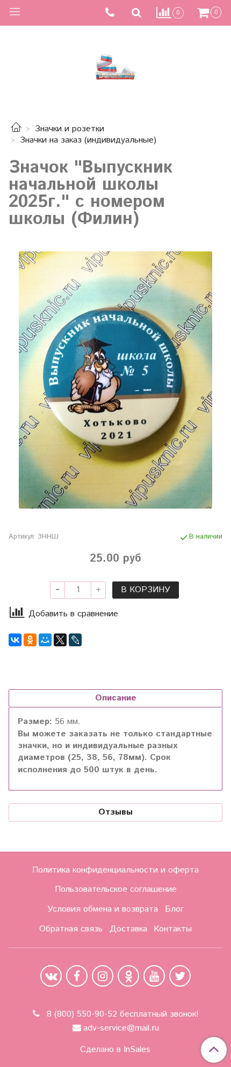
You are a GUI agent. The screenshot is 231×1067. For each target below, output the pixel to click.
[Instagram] (102, 976)
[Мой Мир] (45, 639)
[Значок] (115, 380)
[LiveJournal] (75, 639)
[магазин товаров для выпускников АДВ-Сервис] (115, 64)
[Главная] (16, 129)
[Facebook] (77, 976)
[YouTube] (154, 976)
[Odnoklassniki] (128, 976)
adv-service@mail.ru (121, 1028)
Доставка (128, 929)
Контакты (173, 929)
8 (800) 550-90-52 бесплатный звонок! (121, 1014)
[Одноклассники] (30, 639)
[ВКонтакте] (15, 639)
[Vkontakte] (51, 976)
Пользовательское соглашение (116, 889)
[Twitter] (180, 976)
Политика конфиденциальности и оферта (115, 870)
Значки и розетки (69, 129)
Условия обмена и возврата (102, 909)
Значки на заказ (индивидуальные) (88, 140)
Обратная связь (71, 929)
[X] (60, 639)
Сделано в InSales (115, 1050)
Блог (174, 909)
